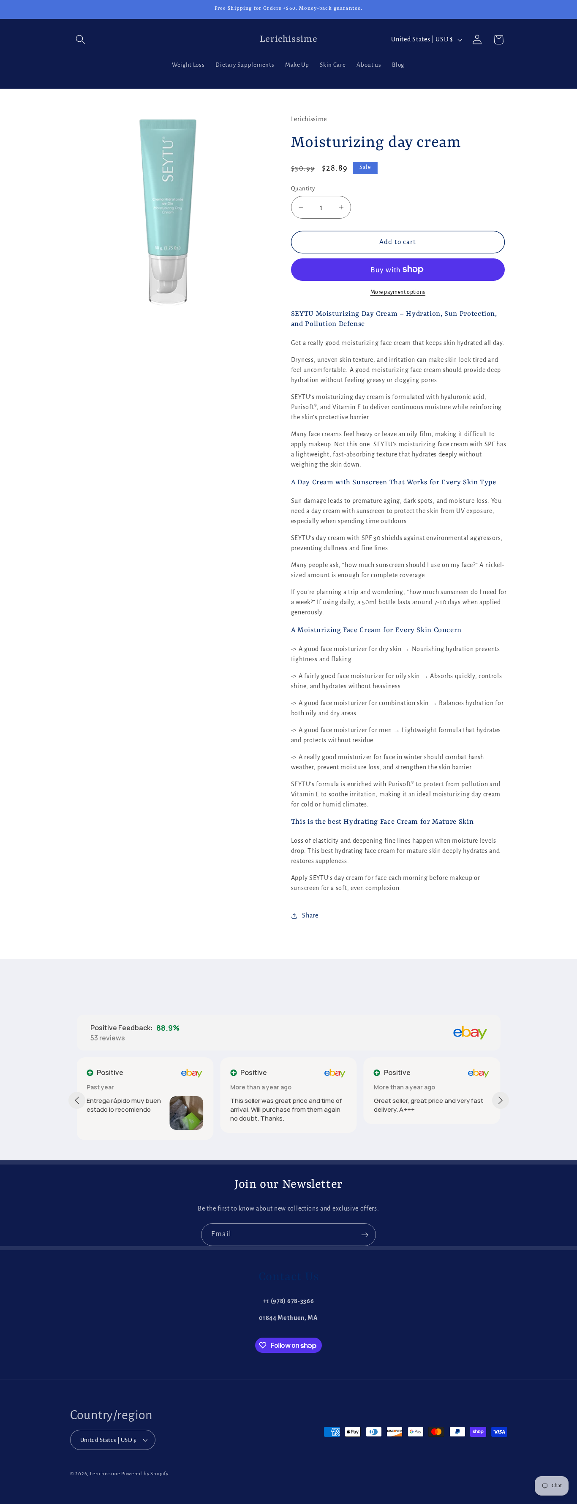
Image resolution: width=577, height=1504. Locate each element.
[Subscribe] (365, 1234)
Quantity (303, 188)
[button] (81, 40)
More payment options (398, 292)
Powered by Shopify (145, 1474)
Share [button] (310, 915)
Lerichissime (105, 1474)
